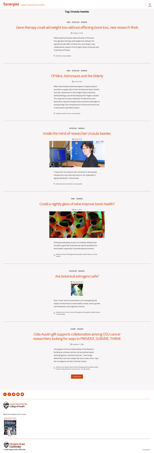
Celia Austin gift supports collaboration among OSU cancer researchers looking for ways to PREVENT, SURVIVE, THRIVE (77, 336)
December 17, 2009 (78, 344)
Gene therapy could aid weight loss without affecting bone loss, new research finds (77, 27)
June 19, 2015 (78, 81)
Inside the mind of (61, 184)
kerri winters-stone (67, 367)
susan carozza (76, 369)
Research (84, 22)
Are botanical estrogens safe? (77, 276)
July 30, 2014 (78, 139)
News (68, 22)
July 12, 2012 (78, 210)
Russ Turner (65, 312)
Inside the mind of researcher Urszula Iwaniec (77, 133)
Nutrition (75, 22)
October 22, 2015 (78, 33)
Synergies (11, 4)
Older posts (77, 376)
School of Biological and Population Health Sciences (77, 254)
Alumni (73, 329)
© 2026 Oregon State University (14, 449)
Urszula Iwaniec (66, 56)
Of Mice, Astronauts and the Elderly (77, 75)
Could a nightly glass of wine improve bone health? (77, 203)
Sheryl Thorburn (66, 369)
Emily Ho (58, 367)
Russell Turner (66, 113)
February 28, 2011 (78, 282)
